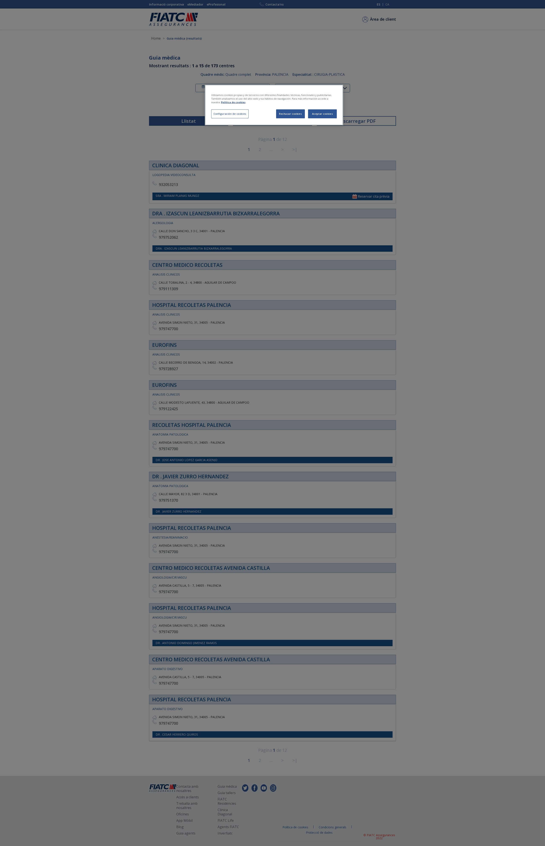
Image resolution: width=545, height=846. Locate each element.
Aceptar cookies (322, 113)
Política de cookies (233, 102)
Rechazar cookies (290, 113)
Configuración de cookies (230, 113)
